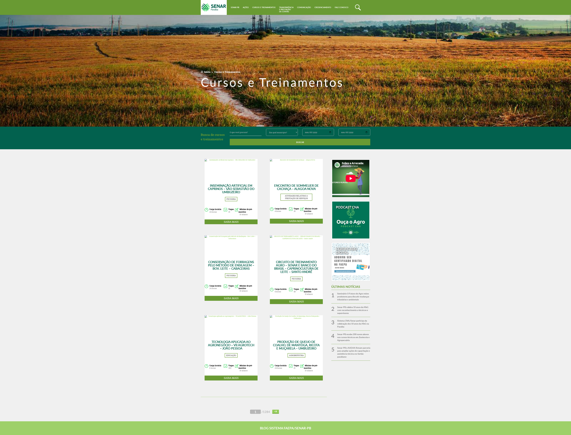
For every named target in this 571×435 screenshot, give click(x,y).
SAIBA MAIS (231, 221)
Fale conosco (341, 7)
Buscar (300, 142)
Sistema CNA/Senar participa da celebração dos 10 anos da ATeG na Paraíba (353, 323)
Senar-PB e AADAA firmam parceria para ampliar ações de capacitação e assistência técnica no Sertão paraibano (353, 352)
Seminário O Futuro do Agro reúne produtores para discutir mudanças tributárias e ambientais (353, 296)
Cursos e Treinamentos (264, 7)
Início (207, 72)
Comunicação (304, 7)
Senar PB (235, 7)
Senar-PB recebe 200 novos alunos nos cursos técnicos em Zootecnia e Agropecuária (353, 337)
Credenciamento (322, 7)
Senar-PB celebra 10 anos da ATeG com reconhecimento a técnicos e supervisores (352, 310)
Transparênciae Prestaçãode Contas (286, 9)
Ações (246, 7)
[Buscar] (358, 7)
